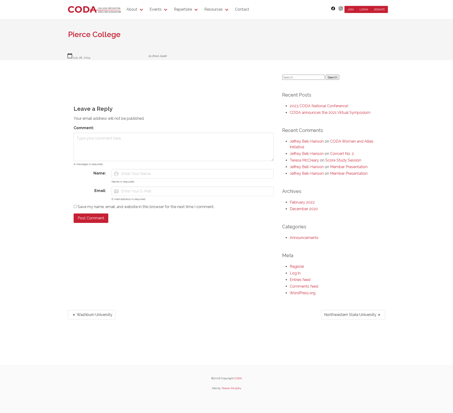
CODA (238, 378)
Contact (242, 9)
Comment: (84, 128)
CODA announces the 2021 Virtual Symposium (330, 112)
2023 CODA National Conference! (319, 106)
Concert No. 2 (342, 153)
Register (297, 266)
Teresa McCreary (304, 160)
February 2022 (302, 202)
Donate (379, 9)
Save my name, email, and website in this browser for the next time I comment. (146, 206)
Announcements (304, 237)
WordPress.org (302, 293)
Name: (99, 173)
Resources (213, 9)
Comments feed (304, 286)
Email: (100, 190)
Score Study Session (343, 160)
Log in (295, 273)
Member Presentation (349, 167)
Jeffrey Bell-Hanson (307, 141)
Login (364, 9)
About (131, 9)
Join (351, 9)
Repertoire (183, 9)
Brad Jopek (159, 56)
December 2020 (304, 209)
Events (156, 9)
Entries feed (300, 279)
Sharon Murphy (231, 388)
